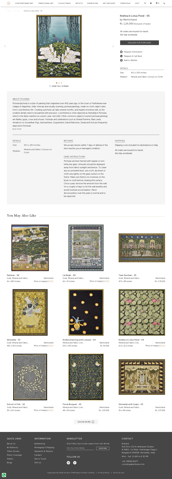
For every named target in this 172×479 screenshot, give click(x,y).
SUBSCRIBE (103, 448)
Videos (10, 459)
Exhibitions (92, 3)
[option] (59, 46)
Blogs (9, 462)
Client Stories (13, 451)
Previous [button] (6, 46)
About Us (11, 444)
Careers (38, 455)
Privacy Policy (104, 473)
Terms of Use (118, 473)
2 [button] (59, 83)
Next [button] (112, 46)
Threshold (125, 3)
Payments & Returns (43, 451)
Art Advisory (109, 3)
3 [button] (61, 83)
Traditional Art (46, 3)
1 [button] (56, 83)
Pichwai (17, 11)
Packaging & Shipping (44, 447)
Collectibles (64, 3)
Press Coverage (14, 455)
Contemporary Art (24, 3)
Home (9, 11)
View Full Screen (59, 86)
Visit (137, 3)
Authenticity (39, 444)
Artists (79, 3)
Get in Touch (40, 459)
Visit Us (37, 462)
